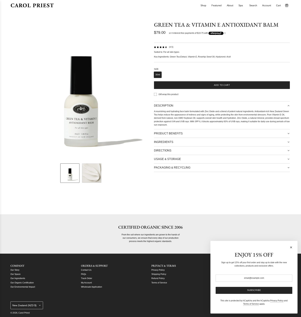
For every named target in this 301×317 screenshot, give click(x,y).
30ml (157, 74)
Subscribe (254, 290)
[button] (14, 91)
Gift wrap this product (168, 94)
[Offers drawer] (287, 5)
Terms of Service (251, 304)
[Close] (291, 247)
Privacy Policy (276, 300)
